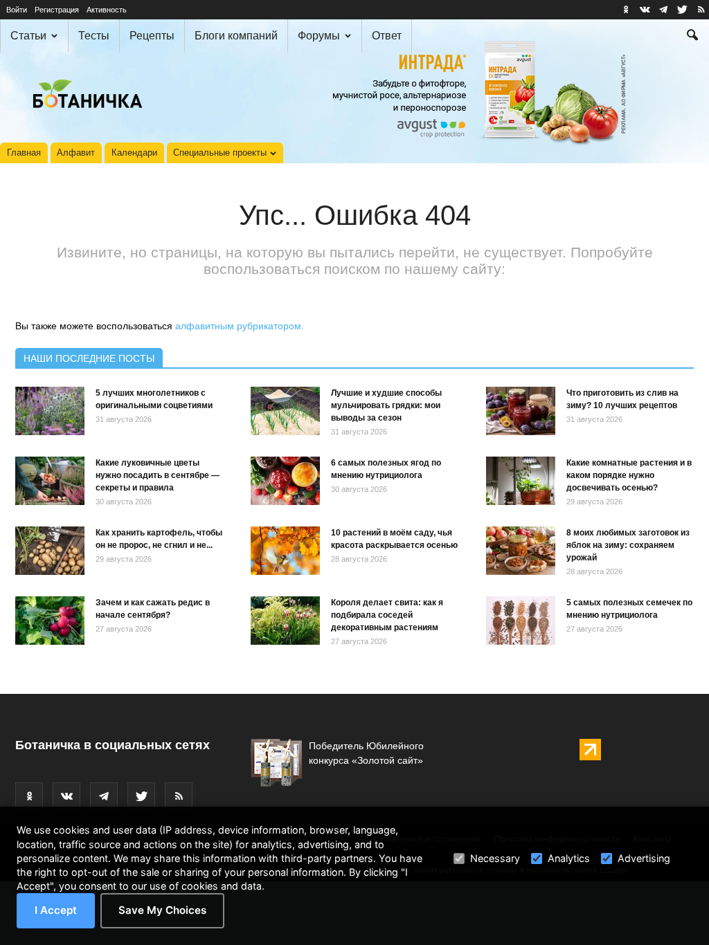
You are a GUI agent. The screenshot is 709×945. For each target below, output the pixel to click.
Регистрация (57, 10)
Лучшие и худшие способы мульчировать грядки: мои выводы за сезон (386, 405)
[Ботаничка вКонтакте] (644, 9)
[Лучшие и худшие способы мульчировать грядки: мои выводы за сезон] (285, 411)
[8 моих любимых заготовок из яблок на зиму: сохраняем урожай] (520, 550)
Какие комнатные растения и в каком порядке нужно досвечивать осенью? (629, 475)
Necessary (495, 858)
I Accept (56, 910)
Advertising (644, 858)
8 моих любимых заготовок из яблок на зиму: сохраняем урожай (628, 545)
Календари (134, 152)
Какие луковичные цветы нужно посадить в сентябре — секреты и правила (157, 475)
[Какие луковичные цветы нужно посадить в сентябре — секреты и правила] (49, 481)
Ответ (387, 36)
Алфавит (76, 152)
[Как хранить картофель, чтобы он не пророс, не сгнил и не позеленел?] (49, 550)
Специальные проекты (220, 152)
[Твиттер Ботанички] (682, 9)
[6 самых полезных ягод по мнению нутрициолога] (285, 481)
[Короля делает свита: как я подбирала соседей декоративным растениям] (285, 620)
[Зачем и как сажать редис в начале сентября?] (49, 620)
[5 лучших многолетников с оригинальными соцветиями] (49, 411)
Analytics (569, 858)
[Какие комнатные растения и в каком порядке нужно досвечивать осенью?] (520, 481)
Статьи (28, 36)
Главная (24, 152)
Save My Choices (162, 910)
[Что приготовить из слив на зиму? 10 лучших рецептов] (520, 411)
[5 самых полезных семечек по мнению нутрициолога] (520, 620)
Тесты (93, 36)
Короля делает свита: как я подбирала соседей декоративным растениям (387, 615)
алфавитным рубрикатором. (239, 325)
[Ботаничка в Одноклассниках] (626, 9)
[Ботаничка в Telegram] (663, 9)
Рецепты (151, 36)
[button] (692, 36)
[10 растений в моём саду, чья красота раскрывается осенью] (285, 550)
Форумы (319, 36)
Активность (107, 10)
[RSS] (700, 9)
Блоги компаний (236, 36)
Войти (16, 10)
